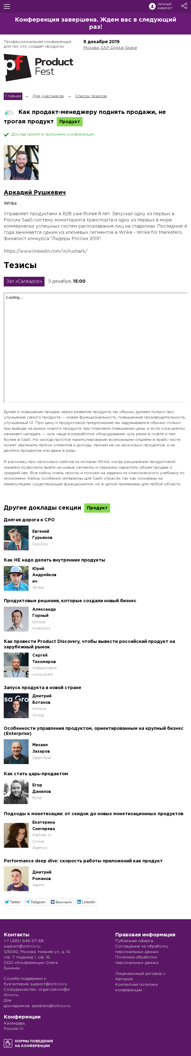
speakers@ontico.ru (51, 1006)
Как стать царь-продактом (36, 774)
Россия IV (14, 1029)
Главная (13, 96)
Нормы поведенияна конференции (34, 1044)
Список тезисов (91, 96)
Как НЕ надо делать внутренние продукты (54, 560)
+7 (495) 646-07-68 (24, 941)
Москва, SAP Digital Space (110, 48)
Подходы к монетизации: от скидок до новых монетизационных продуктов (93, 814)
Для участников (48, 96)
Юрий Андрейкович (44, 575)
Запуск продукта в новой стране (42, 688)
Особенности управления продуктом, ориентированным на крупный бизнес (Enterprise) (94, 731)
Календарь (14, 1023)
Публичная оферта (134, 941)
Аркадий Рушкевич (35, 192)
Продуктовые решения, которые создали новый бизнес (70, 601)
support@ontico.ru (22, 946)
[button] (13, 902)
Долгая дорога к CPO (29, 520)
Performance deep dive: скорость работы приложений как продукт (83, 861)
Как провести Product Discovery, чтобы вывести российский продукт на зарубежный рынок (89, 644)
